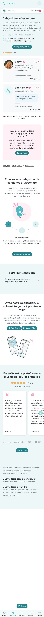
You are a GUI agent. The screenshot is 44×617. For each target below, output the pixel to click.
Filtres (37, 11)
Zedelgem (14, 482)
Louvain (25, 490)
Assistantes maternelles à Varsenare (17, 470)
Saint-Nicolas (8, 495)
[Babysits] (9, 3)
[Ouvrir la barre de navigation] (39, 3)
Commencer (22, 153)
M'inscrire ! (22, 450)
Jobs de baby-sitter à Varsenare (15, 473)
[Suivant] (41, 413)
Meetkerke (31, 482)
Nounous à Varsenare (31, 468)
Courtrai (26, 492)
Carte (23, 606)
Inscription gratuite (22, 47)
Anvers (5, 490)
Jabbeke (22, 482)
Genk (16, 495)
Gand (12, 490)
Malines (18, 492)
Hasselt (5, 492)
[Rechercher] (4, 11)
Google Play (30, 328)
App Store (15, 328)
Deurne (33, 490)
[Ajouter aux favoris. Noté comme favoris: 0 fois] (37, 87)
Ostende (33, 492)
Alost (12, 492)
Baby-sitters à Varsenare (12, 468)
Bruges (5, 482)
